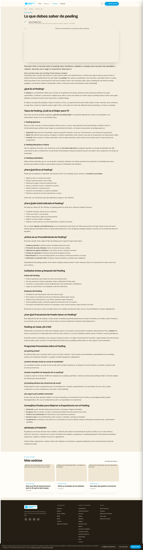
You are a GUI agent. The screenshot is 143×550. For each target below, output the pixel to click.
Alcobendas (81, 536)
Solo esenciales (123, 547)
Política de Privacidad (106, 513)
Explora (46, 3)
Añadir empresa (112, 3)
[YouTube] (38, 519)
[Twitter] (30, 519)
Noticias (55, 3)
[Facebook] (25, 519)
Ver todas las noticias (111, 461)
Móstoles (80, 518)
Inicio (39, 3)
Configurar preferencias (108, 547)
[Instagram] (34, 519)
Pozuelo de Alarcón (83, 534)
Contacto (62, 3)
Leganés (80, 521)
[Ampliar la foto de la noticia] (71, 45)
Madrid (80, 526)
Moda (58, 516)
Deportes (59, 508)
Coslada (80, 542)
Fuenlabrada (81, 508)
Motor (58, 518)
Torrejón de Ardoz (83, 531)
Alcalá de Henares (83, 511)
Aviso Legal (103, 516)
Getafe (80, 516)
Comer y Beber (61, 513)
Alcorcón (80, 513)
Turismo (59, 521)
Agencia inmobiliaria (62, 524)
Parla (79, 539)
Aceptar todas (136, 547)
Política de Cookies (105, 518)
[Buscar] (102, 3)
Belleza (59, 511)
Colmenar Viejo (82, 524)
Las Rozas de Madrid (84, 529)
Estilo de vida (39, 9)
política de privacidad (47, 547)
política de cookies (36, 547)
